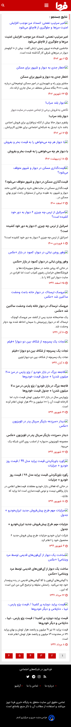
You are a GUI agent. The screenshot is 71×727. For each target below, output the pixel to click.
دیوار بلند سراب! (58, 116)
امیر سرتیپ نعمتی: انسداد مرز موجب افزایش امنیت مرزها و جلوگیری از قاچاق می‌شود (36, 39)
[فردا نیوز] (61, 6)
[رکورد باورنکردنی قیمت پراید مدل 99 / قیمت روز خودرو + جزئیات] (35, 463)
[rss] (43, 676)
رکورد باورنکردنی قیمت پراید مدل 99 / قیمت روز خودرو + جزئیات (39, 478)
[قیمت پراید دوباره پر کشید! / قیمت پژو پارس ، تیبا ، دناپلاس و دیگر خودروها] (35, 606)
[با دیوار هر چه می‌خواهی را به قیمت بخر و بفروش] (35, 142)
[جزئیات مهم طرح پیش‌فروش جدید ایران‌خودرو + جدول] (35, 513)
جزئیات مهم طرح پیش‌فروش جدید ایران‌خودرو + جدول (38, 527)
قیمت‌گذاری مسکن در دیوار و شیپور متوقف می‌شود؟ (36, 182)
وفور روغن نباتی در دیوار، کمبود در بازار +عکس (40, 261)
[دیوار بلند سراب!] (35, 103)
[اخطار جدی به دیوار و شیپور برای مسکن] (35, 68)
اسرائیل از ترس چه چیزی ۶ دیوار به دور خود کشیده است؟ (37, 229)
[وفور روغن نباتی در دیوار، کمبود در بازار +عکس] (35, 252)
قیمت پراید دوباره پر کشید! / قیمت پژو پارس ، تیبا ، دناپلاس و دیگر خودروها (36, 621)
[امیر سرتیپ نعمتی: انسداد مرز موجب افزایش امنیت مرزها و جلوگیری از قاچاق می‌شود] (35, 25)
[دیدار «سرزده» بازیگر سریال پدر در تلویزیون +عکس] (35, 423)
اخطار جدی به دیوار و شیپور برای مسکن (44, 77)
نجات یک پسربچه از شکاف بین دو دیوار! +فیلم (40, 351)
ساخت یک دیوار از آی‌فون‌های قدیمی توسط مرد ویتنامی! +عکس (39, 571)
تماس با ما (33, 686)
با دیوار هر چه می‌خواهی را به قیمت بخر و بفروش (38, 151)
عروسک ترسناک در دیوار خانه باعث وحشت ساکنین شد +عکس (37, 309)
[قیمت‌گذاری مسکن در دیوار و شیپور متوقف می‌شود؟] (35, 170)
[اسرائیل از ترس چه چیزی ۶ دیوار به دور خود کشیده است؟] (35, 214)
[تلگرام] (32, 676)
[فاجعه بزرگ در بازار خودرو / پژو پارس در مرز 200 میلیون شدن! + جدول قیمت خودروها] (35, 374)
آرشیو (18, 686)
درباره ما (50, 686)
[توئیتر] (27, 676)
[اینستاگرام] (38, 676)
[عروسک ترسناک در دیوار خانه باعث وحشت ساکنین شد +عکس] (35, 294)
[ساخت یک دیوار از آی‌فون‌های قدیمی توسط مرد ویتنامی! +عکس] (35, 557)
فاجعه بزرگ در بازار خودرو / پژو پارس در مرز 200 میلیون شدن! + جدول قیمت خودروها (39, 388)
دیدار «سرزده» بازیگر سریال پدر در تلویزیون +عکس (37, 435)
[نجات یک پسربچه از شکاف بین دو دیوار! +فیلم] (35, 342)
